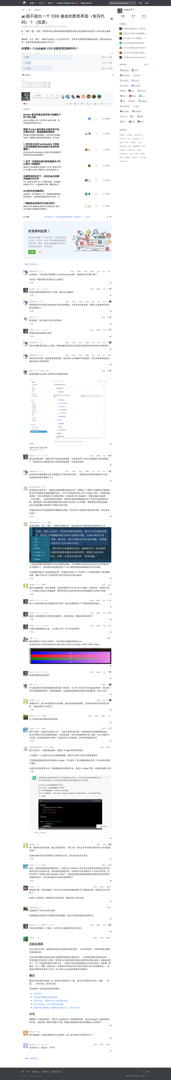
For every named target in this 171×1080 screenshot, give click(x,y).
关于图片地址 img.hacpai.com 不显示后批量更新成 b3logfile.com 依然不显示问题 (135, 57)
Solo (132, 91)
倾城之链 (126, 70)
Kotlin (136, 70)
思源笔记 (37, 10)
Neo (130, 146)
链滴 (148, 1071)
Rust (141, 122)
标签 (29, 10)
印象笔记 (144, 101)
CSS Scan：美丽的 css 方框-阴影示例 (50, 1000)
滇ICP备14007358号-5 (133, 1076)
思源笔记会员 (56, 1071)
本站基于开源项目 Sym (66, 3)
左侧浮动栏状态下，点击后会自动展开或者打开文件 (41, 177)
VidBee (129, 135)
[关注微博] (25, 1075)
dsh (128, 138)
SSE (126, 142)
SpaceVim (126, 106)
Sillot (124, 96)
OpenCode (123, 161)
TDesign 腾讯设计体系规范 (45, 997)
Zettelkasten (138, 135)
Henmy (31, 887)
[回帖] (111, 19)
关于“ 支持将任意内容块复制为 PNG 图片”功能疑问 (41, 162)
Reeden (122, 135)
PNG (121, 157)
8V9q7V (32, 716)
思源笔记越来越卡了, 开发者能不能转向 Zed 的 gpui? (135, 28)
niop (30, 638)
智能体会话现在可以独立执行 (40, 203)
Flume (125, 116)
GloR (31, 371)
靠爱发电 (45, 1071)
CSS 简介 (37, 993)
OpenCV (143, 91)
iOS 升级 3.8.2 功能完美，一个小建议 (135, 38)
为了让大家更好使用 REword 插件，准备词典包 (135, 47)
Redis (134, 96)
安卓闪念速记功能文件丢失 (133, 43)
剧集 (137, 153)
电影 (132, 122)
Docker (136, 80)
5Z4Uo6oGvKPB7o (35, 747)
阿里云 (133, 101)
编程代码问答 (86, 3)
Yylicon (31, 728)
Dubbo (137, 75)
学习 (124, 122)
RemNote (137, 86)
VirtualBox (137, 111)
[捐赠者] (27, 104)
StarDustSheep (34, 487)
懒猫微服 (136, 146)
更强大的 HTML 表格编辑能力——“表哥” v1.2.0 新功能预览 (135, 33)
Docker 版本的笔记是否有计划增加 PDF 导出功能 (42, 116)
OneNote (126, 111)
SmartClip (142, 157)
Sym (143, 1076)
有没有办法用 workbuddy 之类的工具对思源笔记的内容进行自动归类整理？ (41, 146)
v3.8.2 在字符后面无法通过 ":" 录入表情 (135, 52)
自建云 (142, 153)
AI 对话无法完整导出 (33, 190)
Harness (122, 138)
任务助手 (133, 142)
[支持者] (24, 104)
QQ (124, 101)
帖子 (133, 17)
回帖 (123, 17)
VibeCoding (131, 150)
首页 (23, 10)
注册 (32, 252)
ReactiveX (126, 75)
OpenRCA (123, 146)
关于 (41, 252)
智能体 (127, 157)
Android (125, 86)
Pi (142, 138)
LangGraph (136, 138)
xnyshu (23, 82)
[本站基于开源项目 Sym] (22, 1075)
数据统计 (35, 1071)
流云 (139, 142)
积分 (144, 17)
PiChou (31, 937)
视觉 (121, 142)
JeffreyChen (33, 271)
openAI (31, 1044)
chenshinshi (33, 450)
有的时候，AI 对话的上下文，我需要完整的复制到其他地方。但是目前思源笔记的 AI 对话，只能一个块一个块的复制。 (42, 195)
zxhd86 (31, 584)
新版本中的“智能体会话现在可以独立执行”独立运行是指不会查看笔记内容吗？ (41, 207)
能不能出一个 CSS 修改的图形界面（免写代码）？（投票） (68, 216)
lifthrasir (32, 1032)
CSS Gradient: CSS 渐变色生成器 (48, 1004)
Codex (139, 150)
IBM (124, 91)
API (22, 1071)
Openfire (125, 80)
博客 (141, 116)
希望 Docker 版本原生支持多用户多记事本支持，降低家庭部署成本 (41, 130)
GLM (143, 146)
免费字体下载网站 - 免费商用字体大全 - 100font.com (56, 1007)
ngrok (137, 106)
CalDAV (134, 157)
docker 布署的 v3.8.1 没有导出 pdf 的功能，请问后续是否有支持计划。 (41, 121)
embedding (123, 153)
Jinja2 (131, 153)
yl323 (31, 317)
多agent (122, 150)
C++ (142, 96)
